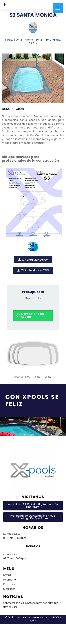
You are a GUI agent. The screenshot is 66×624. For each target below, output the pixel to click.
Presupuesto (10, 584)
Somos (7, 574)
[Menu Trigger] (58, 8)
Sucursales (9, 588)
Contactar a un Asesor (32, 315)
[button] (6, 78)
